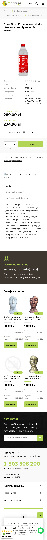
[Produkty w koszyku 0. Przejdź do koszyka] (31, 4)
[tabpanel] (23, 221)
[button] (11, 157)
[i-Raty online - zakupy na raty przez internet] (23, 175)
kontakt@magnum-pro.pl (17, 468)
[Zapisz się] (40, 438)
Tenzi (27, 84)
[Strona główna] (11, 3)
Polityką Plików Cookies (18, 528)
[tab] (23, 186)
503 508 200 (23, 463)
